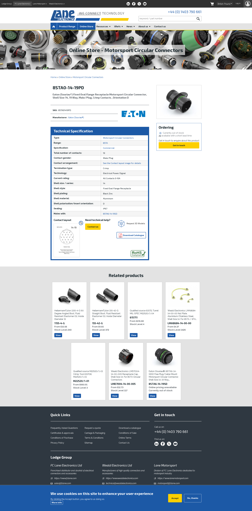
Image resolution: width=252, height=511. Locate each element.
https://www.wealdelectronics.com (121, 478)
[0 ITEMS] (212, 4)
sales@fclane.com (62, 483)
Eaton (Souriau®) (76, 117)
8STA (105, 143)
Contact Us (124, 443)
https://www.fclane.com (65, 478)
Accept (175, 498)
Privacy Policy (57, 443)
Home (54, 77)
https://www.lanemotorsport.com (172, 478)
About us (143, 26)
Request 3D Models (135, 223)
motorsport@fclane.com (168, 483)
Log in (238, 3)
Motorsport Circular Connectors (88, 77)
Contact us (160, 26)
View (58, 335)
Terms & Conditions (94, 438)
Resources (102, 26)
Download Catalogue (133, 235)
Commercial (108, 148)
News (129, 26)
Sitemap (89, 443)
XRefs (117, 26)
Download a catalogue (130, 428)
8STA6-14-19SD (110, 213)
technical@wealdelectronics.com (120, 483)
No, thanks (192, 498)
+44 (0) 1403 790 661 (184, 12)
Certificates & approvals (62, 433)
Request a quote (93, 428)
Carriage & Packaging (95, 433)
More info (57, 502)
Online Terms (125, 438)
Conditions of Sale (127, 433)
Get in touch (179, 145)
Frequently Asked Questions (64, 428)
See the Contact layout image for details (122, 163)
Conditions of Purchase (62, 438)
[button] (248, 4)
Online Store (86, 26)
